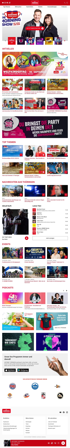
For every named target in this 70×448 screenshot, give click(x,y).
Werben (27, 430)
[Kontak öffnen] (65, 3)
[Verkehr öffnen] (9, 3)
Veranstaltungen (52, 6)
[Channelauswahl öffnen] (67, 3)
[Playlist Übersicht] (55, 443)
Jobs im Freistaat (52, 421)
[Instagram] (5, 2)
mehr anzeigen (50, 238)
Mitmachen (18, 6)
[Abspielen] (63, 443)
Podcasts (64, 6)
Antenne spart (51, 428)
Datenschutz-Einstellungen (10, 426)
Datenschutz (6, 424)
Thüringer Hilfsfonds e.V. (54, 426)
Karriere (28, 428)
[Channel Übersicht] (52, 443)
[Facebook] (7, 2)
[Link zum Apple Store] (10, 370)
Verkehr (40, 6)
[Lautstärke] (49, 443)
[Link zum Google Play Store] (23, 370)
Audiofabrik (51, 424)
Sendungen (28, 421)
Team (27, 424)
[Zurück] (63, 291)
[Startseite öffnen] (35, 3)
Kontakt (28, 432)
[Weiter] (67, 291)
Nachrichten (29, 6)
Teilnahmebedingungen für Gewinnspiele (10, 429)
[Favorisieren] (58, 443)
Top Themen (6, 6)
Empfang (28, 426)
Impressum (6, 421)
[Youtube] (3, 2)
